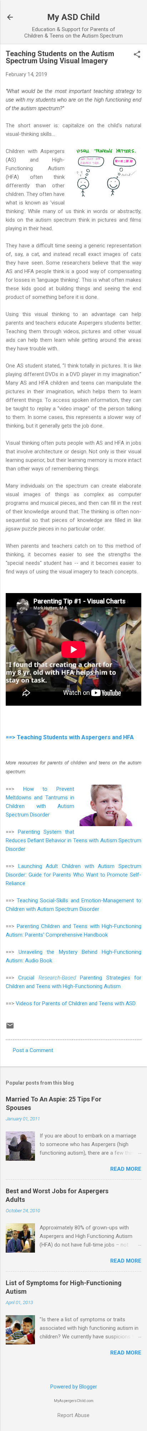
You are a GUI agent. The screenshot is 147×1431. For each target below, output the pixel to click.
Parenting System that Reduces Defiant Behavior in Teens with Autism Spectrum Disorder (73, 840)
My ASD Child (73, 17)
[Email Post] (10, 1028)
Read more (125, 1169)
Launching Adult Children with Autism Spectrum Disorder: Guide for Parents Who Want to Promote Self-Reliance (73, 875)
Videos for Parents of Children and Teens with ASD (76, 1003)
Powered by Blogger (73, 1386)
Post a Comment (33, 1050)
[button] (137, 55)
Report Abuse (73, 1415)
